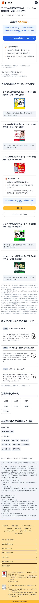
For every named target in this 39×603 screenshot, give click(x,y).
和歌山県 (6, 411)
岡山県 (6, 406)
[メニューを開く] (36, 2)
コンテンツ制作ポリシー (28, 526)
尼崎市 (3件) (15, 440)
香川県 (16, 406)
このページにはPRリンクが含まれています (15, 15)
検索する (19, 208)
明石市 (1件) (5, 440)
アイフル (20, 458)
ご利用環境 (5, 526)
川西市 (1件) (16, 444)
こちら (12, 497)
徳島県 (26, 406)
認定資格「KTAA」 (22, 594)
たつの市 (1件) (6, 449)
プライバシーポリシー (10, 531)
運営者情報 (15, 526)
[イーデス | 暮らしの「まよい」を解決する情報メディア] (7, 3)
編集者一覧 (28, 528)
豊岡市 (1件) (16, 449)
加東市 (30, 458)
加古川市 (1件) (6, 444)
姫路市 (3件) (24, 440)
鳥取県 (26, 401)
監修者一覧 (18, 528)
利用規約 (9, 528)
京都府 (16, 401)
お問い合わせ (18, 533)
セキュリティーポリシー (26, 531)
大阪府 (6, 401)
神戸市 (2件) (5, 427)
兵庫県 (25, 458)
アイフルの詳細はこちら (19, 38)
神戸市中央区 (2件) (7, 431)
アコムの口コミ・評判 (19, 214)
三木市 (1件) (25, 444)
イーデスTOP (5, 458)
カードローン (13, 458)
